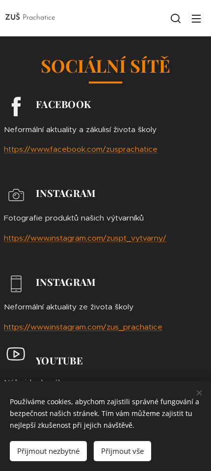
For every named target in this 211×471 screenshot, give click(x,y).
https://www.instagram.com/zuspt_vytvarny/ (85, 238)
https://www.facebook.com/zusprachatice (81, 149)
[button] (175, 18)
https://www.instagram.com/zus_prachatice (83, 327)
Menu (196, 18)
